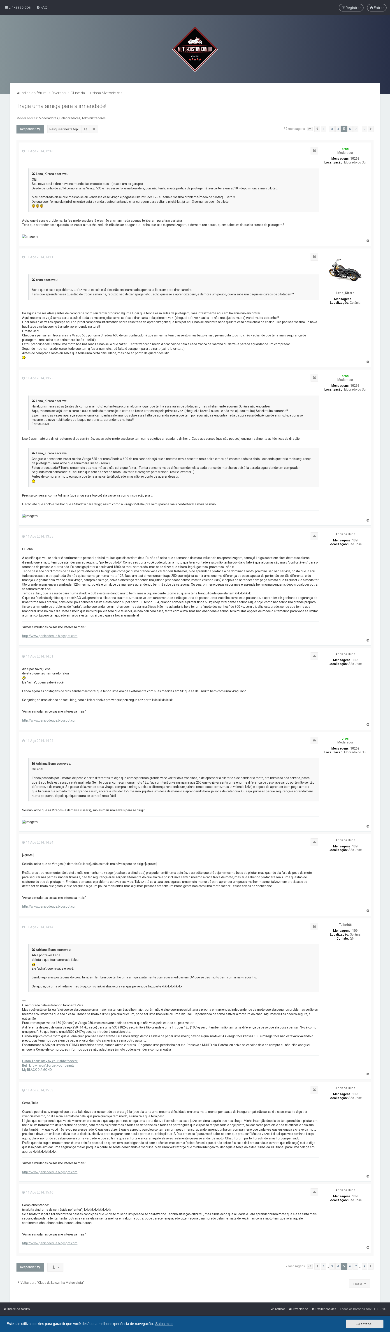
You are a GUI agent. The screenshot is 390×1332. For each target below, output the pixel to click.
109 (355, 930)
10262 (354, 158)
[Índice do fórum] (195, 49)
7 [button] (356, 129)
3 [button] (332, 129)
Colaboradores (69, 118)
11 (355, 299)
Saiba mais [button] (164, 1324)
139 (355, 540)
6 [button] (350, 129)
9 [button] (364, 129)
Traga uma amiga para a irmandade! (61, 106)
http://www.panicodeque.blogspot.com (49, 636)
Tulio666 (345, 925)
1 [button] (323, 129)
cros (345, 149)
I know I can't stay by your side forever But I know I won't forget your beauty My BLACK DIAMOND (50, 1065)
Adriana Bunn (345, 534)
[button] (310, 129)
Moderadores (48, 118)
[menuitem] (42, 7)
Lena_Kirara (345, 293)
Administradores (94, 118)
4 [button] (338, 129)
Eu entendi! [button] (365, 1324)
